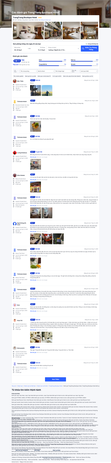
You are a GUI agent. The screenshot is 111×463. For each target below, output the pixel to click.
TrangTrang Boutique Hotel (55, 386)
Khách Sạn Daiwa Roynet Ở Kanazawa (69, 442)
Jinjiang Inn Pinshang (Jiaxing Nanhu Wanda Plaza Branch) (26, 457)
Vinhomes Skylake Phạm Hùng (19, 459)
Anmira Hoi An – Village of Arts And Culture (22, 461)
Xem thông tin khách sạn (44, 20)
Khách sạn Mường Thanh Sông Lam (60, 459)
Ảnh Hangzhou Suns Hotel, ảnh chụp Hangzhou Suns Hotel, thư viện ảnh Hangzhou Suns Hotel (70, 434)
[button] (99, 2)
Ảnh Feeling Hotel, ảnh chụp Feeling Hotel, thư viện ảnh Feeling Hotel (28, 434)
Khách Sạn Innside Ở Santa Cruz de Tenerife (23, 444)
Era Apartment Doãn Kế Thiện (77, 459)
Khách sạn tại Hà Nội (42, 386)
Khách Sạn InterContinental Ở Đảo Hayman (61, 444)
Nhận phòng (17, 47)
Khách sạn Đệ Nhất (32, 459)
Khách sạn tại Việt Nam (30, 386)
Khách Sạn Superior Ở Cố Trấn (42, 444)
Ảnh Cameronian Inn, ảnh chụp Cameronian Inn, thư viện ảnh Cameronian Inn (31, 436)
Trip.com (14, 386)
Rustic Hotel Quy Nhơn (44, 459)
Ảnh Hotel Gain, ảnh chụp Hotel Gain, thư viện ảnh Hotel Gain (27, 442)
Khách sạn (20, 386)
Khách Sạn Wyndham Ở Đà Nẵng (51, 442)
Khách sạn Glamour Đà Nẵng (83, 457)
